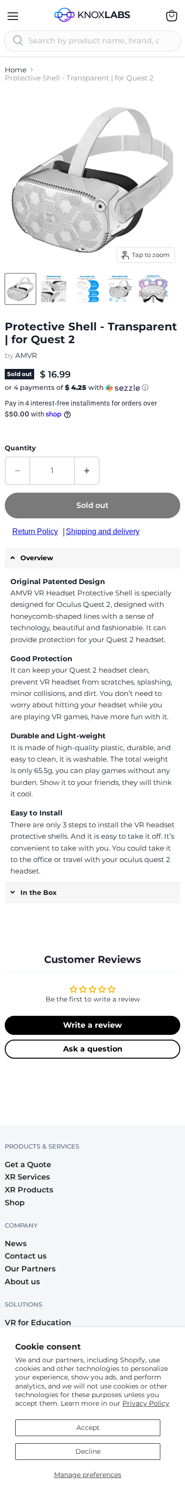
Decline (88, 1451)
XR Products (29, 1189)
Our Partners (30, 1268)
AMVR (26, 355)
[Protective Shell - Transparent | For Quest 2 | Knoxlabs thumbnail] (20, 289)
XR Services (27, 1176)
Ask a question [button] (92, 1048)
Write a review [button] (92, 1025)
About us (22, 1281)
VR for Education (38, 1322)
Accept (88, 1427)
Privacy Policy (145, 1403)
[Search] (18, 41)
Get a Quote (28, 1164)
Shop (15, 1202)
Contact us (25, 1255)
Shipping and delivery (102, 531)
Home (16, 70)
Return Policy (35, 531)
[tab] (92, 558)
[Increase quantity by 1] (87, 470)
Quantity (20, 448)
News (16, 1243)
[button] (92, 387)
